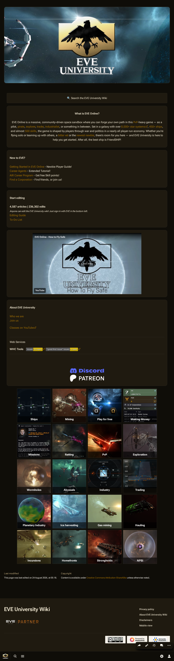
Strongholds (104, 560)
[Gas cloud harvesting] (104, 511)
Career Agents (18, 171)
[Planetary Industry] (34, 511)
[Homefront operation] (69, 547)
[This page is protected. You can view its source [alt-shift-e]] (146, 645)
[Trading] (140, 473)
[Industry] (104, 473)
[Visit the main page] (5, 656)
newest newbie (85, 135)
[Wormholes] (34, 476)
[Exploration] (140, 441)
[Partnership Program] (22, 621)
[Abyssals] (69, 476)
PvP (135, 122)
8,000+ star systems (133, 126)
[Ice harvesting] (69, 511)
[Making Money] (140, 405)
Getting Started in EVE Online (27, 166)
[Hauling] (140, 511)
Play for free (104, 419)
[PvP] (104, 441)
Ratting (69, 454)
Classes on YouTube (22, 327)
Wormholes (34, 490)
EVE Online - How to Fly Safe (50, 237)
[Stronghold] (104, 547)
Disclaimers (145, 620)
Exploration (140, 454)
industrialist (52, 126)
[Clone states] (104, 405)
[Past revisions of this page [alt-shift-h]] (154, 645)
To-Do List (16, 219)
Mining (69, 419)
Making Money (140, 419)
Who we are (17, 316)
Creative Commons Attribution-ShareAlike (106, 577)
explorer (30, 126)
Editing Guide (18, 215)
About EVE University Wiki (153, 614)
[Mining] (69, 405)
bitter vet (63, 135)
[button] (87, 263)
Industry (105, 490)
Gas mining (105, 525)
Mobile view (145, 625)
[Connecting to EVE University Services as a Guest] (87, 370)
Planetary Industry (34, 525)
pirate (21, 126)
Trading (140, 490)
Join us (14, 320)
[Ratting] (69, 441)
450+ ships (155, 126)
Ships (34, 419)
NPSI (140, 560)
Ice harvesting (69, 525)
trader (40, 126)
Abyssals (69, 490)
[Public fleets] (140, 547)
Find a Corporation (21, 179)
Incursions (34, 560)
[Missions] (34, 441)
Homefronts (69, 560)
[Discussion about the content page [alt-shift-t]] (161, 645)
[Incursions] (34, 547)
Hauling (140, 525)
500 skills (30, 131)
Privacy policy (146, 609)
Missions (34, 454)
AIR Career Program (21, 175)
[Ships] (34, 405)
